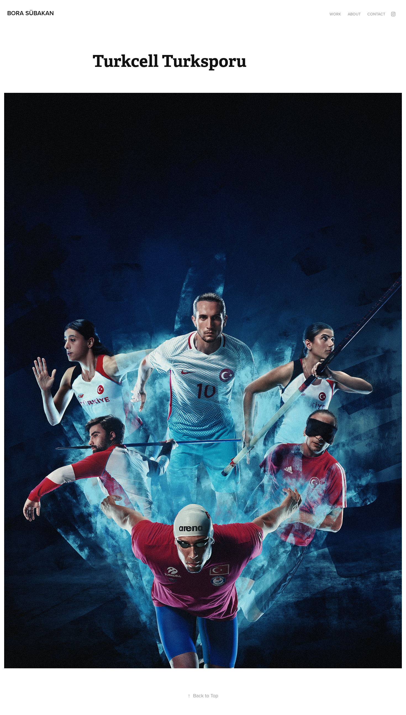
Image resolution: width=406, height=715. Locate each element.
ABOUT (354, 14)
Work (335, 14)
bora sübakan (30, 13)
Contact (376, 14)
